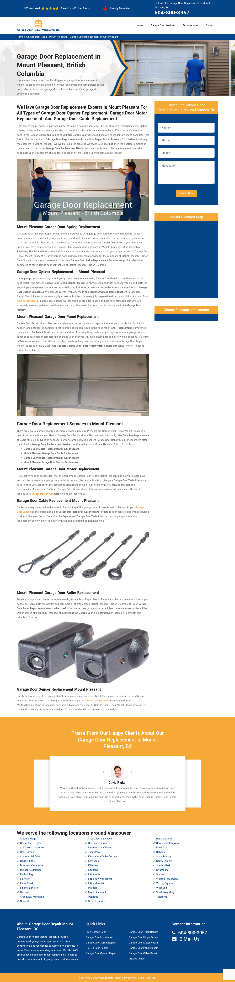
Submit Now (186, 193)
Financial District (29, 888)
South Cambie (164, 861)
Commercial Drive (30, 856)
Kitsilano (93, 870)
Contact (210, 25)
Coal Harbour (27, 852)
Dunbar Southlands (30, 870)
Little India (94, 874)
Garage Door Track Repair (143, 932)
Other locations (96, 901)
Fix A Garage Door (96, 932)
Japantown (94, 852)
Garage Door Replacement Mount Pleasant (94, 37)
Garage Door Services (163, 25)
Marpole (92, 888)
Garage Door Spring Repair (101, 943)
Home (139, 25)
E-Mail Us (189, 939)
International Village (99, 847)
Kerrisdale (94, 861)
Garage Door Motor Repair (143, 943)
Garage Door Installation (99, 937)
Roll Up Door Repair (97, 948)
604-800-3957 (172, 13)
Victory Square (164, 883)
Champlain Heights (31, 843)
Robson (160, 852)
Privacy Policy (137, 959)
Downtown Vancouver (32, 865)
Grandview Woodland (32, 897)
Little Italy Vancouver (100, 879)
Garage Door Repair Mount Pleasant (46, 37)
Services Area (190, 25)
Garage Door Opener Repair (101, 953)
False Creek (26, 883)
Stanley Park (163, 865)
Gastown (25, 892)
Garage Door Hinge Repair (143, 937)
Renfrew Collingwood (168, 843)
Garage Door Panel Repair (143, 948)
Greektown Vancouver (100, 839)
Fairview (25, 879)
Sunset (160, 874)
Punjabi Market (164, 839)
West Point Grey (165, 892)
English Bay (26, 874)
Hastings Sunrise (98, 843)
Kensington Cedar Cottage (103, 856)
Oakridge (93, 897)
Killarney (93, 865)
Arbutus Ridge (28, 839)
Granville (25, 901)
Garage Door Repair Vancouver (116, 978)
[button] (107, 772)
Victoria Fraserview (167, 879)
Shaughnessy (163, 856)
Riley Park (162, 847)
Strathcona (162, 870)
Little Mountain (96, 883)
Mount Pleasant (97, 892)
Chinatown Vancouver (32, 847)
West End (161, 888)
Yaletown (161, 897)
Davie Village (27, 861)
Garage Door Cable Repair (143, 953)
